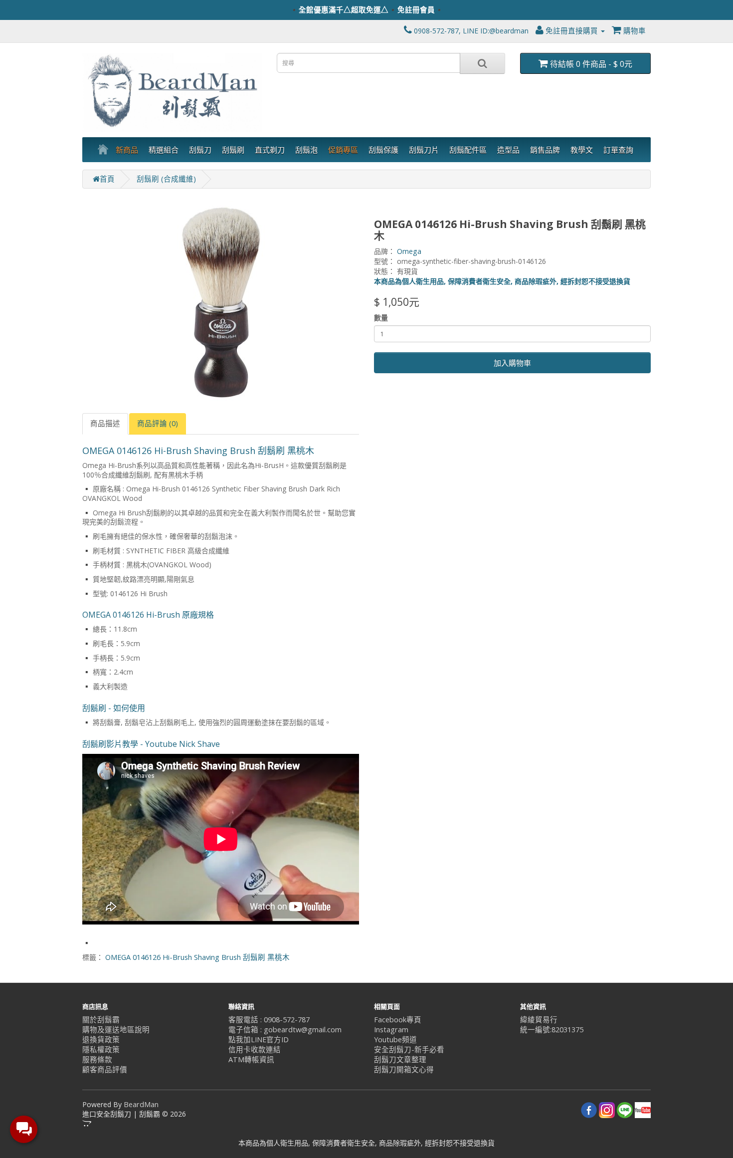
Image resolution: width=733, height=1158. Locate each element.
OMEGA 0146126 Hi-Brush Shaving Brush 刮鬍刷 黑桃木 (197, 957)
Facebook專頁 (397, 1019)
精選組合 (164, 150)
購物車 (633, 30)
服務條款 (97, 1059)
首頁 (107, 179)
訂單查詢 (618, 150)
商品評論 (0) (157, 423)
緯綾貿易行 (538, 1019)
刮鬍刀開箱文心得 (404, 1069)
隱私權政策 (101, 1049)
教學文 (581, 150)
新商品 (127, 150)
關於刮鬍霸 (101, 1019)
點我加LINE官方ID (258, 1039)
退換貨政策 (101, 1039)
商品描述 (105, 423)
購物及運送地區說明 (116, 1029)
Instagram (391, 1029)
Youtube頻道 (395, 1039)
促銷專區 (343, 150)
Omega (409, 251)
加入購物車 (512, 363)
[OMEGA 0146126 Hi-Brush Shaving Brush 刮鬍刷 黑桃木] (220, 301)
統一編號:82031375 (551, 1029)
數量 (381, 317)
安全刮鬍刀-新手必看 (409, 1049)
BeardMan (141, 1104)
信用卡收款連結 (254, 1049)
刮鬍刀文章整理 (400, 1059)
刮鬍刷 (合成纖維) (166, 179)
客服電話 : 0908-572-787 (269, 1019)
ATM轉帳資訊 (251, 1059)
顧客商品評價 (104, 1069)
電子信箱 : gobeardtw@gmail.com (285, 1029)
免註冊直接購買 (572, 30)
